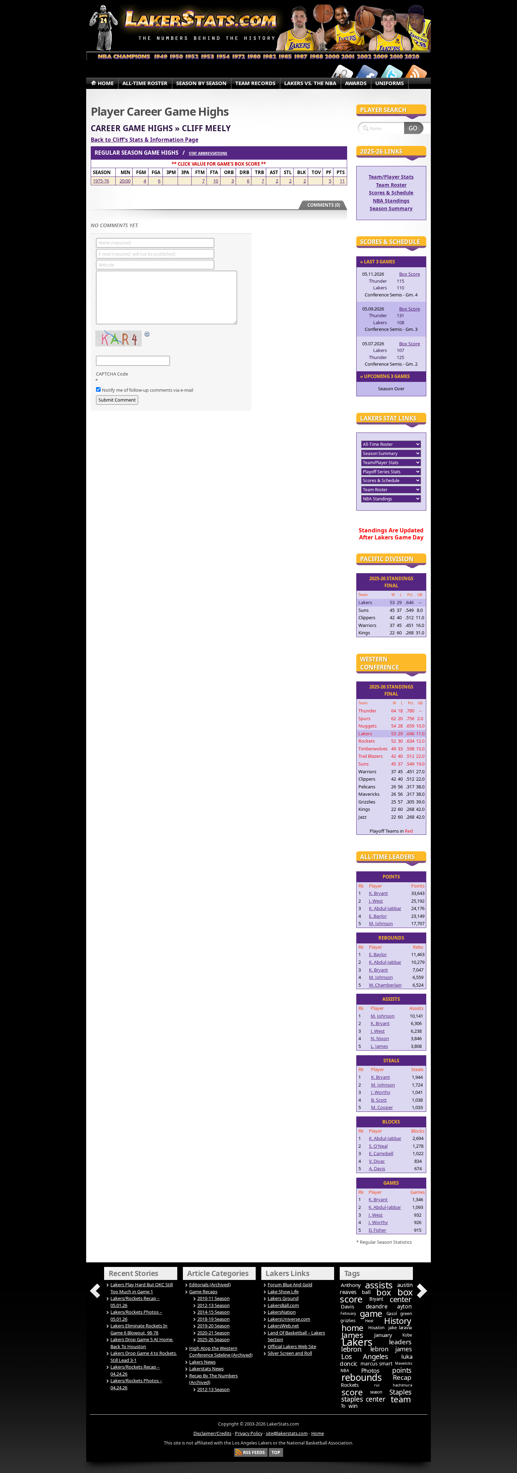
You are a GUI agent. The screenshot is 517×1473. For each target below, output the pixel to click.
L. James (379, 1046)
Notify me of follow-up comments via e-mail (147, 390)
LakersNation (282, 1312)
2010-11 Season (213, 1298)
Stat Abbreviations (208, 153)
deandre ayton (389, 1306)
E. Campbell (381, 1153)
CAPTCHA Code (112, 374)
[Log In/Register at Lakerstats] (342, 74)
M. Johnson (381, 923)
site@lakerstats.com (287, 1433)
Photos (370, 1370)
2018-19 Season (213, 1319)
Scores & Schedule (391, 192)
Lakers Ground (283, 1298)
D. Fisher (377, 1230)
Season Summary (391, 208)
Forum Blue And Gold (290, 1284)
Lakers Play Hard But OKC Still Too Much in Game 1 (141, 1288)
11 (342, 181)
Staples (400, 1392)
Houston (376, 1328)
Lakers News (202, 1362)
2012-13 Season (213, 1305)
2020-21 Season (213, 1333)
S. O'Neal (378, 1146)
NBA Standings (391, 200)
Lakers (357, 1342)
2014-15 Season (213, 1312)
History (397, 1320)
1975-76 (101, 181)
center (400, 1299)
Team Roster (391, 184)
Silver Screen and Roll (290, 1353)
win (353, 1406)
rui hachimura (393, 1385)
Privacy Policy (248, 1433)
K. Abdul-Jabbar (385, 908)
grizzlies (347, 1320)
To (343, 1406)
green (406, 1314)
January (383, 1334)
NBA (344, 1370)
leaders (400, 1341)
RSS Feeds (254, 1452)
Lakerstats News (206, 1368)
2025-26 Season (213, 1339)
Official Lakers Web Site (292, 1346)
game (371, 1313)
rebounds (362, 1377)
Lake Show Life (283, 1291)
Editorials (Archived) (210, 1284)
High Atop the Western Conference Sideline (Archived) (221, 1351)
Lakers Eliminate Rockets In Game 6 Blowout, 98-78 (138, 1329)
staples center (363, 1399)
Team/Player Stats (391, 176)
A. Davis (377, 1168)
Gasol (392, 1313)
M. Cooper (382, 1107)
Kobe (407, 1335)
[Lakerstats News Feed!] (416, 74)
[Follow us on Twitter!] (391, 74)
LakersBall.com (283, 1305)
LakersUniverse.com (289, 1319)
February (348, 1313)
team (401, 1399)
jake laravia (400, 1327)
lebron (351, 1349)
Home (317, 1433)
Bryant (376, 1299)
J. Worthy (380, 1092)
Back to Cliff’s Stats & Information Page (144, 139)
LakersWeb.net (283, 1326)
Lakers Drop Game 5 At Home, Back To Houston (141, 1343)
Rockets (350, 1385)
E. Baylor (378, 916)
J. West (376, 901)
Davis (347, 1306)
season (376, 1392)
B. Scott (379, 1100)
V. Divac (377, 1161)
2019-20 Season (213, 1326)
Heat (369, 1320)
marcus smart (376, 1363)
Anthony (351, 1284)
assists (379, 1285)
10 (215, 181)
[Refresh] (147, 334)
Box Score (409, 274)
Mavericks (403, 1363)
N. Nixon (380, 1038)
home (352, 1327)
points (401, 1370)
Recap (402, 1377)
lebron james (390, 1349)
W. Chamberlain (385, 985)
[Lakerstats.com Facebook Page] (367, 74)
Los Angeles (364, 1356)
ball (366, 1291)
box (383, 1292)
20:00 (125, 181)
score (352, 1392)
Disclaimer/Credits (212, 1433)
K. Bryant (378, 893)
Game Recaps (203, 1291)
